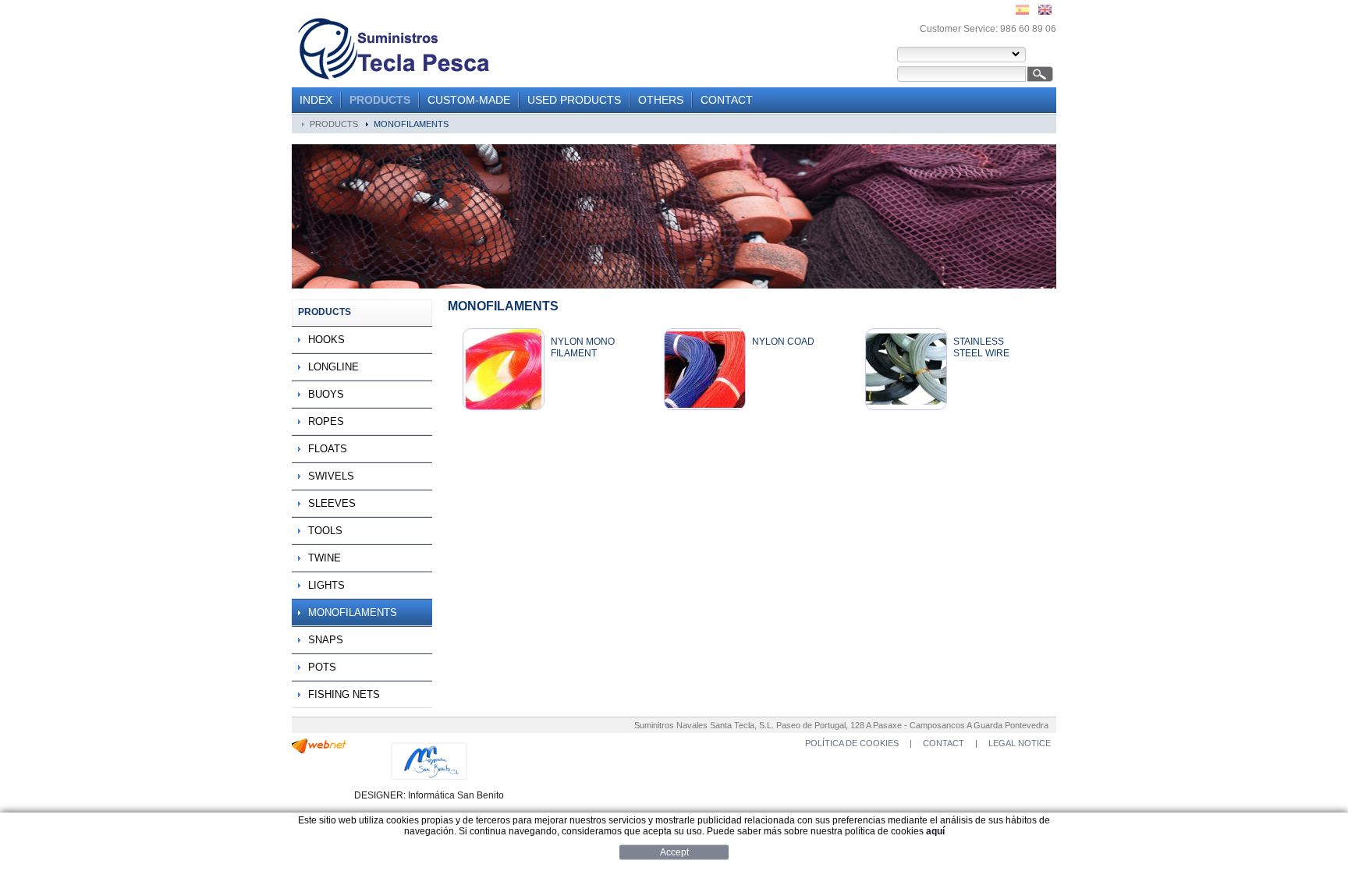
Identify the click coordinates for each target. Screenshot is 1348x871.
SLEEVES (332, 503)
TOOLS (325, 530)
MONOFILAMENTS (411, 124)
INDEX (316, 100)
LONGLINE (333, 367)
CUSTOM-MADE (468, 100)
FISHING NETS (344, 694)
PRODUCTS (379, 100)
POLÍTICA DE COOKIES (852, 743)
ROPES (326, 421)
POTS (322, 667)
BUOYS (326, 394)
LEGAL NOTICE (1019, 743)
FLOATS (327, 449)
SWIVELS (331, 476)
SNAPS (325, 640)
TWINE (324, 558)
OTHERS (660, 100)
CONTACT (727, 100)
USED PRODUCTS (574, 100)
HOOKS (326, 339)
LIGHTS (326, 585)
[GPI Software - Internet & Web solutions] (319, 750)
